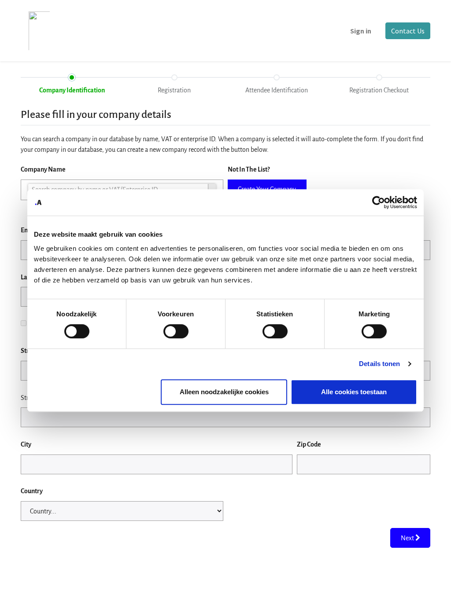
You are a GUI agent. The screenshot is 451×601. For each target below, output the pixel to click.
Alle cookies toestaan (354, 392)
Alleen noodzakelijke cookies (224, 392)
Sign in (360, 30)
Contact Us (408, 30)
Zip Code (309, 444)
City (26, 444)
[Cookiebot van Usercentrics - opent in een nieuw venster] (378, 202)
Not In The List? (249, 169)
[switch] (176, 331)
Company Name (43, 169)
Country (32, 491)
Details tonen (379, 363)
